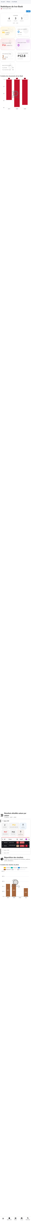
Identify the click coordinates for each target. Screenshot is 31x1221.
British (5, 845)
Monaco (6, 842)
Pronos (21, 1219)
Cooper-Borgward (12, 845)
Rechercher (28, 1219)
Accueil (3, 1)
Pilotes (15, 1219)
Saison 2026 (9, 1219)
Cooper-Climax (11, 842)
